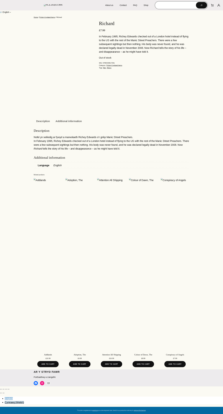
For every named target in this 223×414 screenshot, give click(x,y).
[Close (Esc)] (8, 389)
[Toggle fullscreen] (3, 389)
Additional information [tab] (69, 121)
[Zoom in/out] (1, 389)
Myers (109, 68)
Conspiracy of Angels (175, 354)
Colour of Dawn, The (143, 354)
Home (36, 17)
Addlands (48, 354)
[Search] (201, 5)
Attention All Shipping (111, 354)
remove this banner (140, 410)
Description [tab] (43, 121)
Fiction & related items (47, 17)
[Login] (218, 5)
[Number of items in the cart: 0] (212, 5)
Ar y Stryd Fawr (47, 371)
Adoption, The (80, 354)
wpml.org (95, 410)
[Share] (6, 389)
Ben (104, 68)
